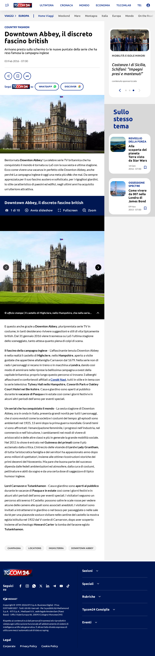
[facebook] (20, 586)
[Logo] (23, 5)
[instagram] (27, 586)
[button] (38, 210)
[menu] (7, 5)
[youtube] (61, 586)
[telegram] (54, 586)
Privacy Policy (28, 646)
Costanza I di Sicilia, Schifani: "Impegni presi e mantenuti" (129, 69)
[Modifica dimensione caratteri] (27, 76)
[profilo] (148, 5)
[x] (41, 586)
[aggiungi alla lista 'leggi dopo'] (18, 76)
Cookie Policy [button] (49, 646)
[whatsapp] (34, 586)
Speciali (88, 583)
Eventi (86, 622)
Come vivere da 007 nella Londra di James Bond (137, 196)
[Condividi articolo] (8, 76)
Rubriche (88, 596)
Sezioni (87, 570)
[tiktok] (68, 586)
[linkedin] (48, 586)
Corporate (9, 646)
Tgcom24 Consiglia (95, 609)
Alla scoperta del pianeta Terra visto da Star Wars (138, 153)
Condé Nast (58, 379)
